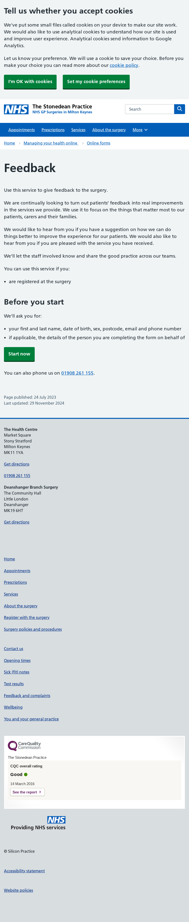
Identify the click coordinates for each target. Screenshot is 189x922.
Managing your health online (51, 143)
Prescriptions (53, 129)
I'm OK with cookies (30, 81)
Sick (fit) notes (16, 672)
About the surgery (109, 129)
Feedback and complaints (27, 695)
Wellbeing (13, 707)
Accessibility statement (24, 870)
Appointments (21, 129)
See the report (25, 792)
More (139, 129)
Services (78, 129)
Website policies (18, 890)
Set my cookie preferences (96, 81)
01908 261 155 (77, 373)
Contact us (13, 648)
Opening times (17, 660)
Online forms (98, 143)
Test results (14, 683)
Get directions (16, 464)
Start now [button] (19, 354)
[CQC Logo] (24, 750)
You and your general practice (31, 719)
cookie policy (124, 65)
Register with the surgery (26, 617)
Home (9, 143)
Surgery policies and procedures (33, 629)
